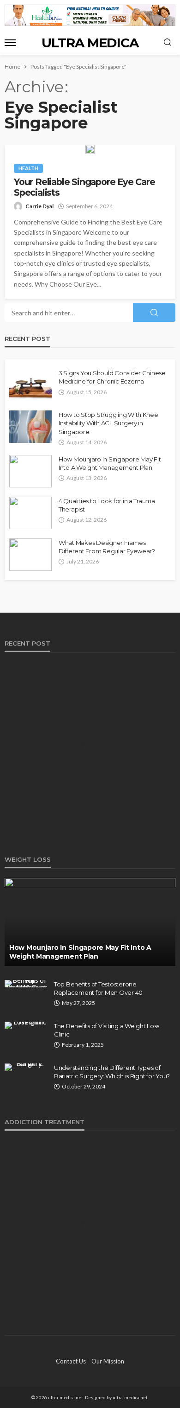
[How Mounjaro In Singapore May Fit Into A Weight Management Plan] (30, 471)
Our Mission (107, 1361)
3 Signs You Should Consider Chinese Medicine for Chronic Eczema (112, 377)
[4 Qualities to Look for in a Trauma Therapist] (30, 513)
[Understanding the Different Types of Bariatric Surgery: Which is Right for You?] (26, 1067)
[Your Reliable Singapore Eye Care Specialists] (90, 149)
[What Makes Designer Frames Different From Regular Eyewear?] (30, 554)
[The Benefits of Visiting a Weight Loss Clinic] (26, 1025)
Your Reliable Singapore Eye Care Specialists (84, 187)
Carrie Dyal (39, 206)
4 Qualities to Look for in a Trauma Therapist (107, 505)
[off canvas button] (10, 43)
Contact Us (71, 1361)
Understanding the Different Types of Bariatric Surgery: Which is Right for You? (112, 1072)
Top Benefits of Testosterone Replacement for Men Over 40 (98, 988)
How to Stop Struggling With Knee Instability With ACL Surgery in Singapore (108, 423)
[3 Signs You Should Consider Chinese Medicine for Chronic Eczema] (30, 385)
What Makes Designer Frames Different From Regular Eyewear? (107, 547)
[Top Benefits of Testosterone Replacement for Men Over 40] (26, 983)
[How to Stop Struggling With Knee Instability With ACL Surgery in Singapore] (30, 426)
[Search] (167, 43)
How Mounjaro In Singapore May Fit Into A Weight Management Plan (110, 463)
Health (28, 168)
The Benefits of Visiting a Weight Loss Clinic (106, 1030)
